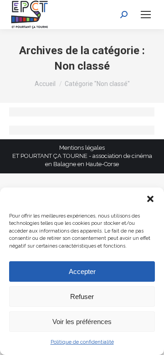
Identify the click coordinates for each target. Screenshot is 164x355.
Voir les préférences (82, 321)
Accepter (82, 271)
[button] (150, 198)
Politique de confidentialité (82, 342)
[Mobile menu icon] (146, 14)
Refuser (82, 296)
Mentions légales (82, 147)
